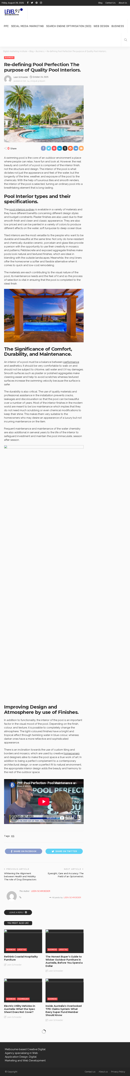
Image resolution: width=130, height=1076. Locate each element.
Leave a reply (16, 912)
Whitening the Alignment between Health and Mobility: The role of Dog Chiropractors (20, 876)
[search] (125, 40)
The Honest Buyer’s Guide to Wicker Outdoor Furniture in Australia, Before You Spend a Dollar (64, 961)
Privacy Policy (118, 1071)
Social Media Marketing (27, 26)
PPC (6, 26)
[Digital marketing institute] (13, 12)
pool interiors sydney (22, 209)
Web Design (101, 26)
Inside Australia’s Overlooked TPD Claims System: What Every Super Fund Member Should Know (64, 1010)
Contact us (110, 2)
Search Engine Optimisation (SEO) (68, 26)
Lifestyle (22, 949)
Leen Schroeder (21, 77)
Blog (100, 2)
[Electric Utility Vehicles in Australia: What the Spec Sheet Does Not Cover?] (23, 990)
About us (123, 2)
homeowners (71, 753)
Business (117, 26)
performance (71, 362)
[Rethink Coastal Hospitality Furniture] (23, 941)
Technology (23, 999)
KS (12, 836)
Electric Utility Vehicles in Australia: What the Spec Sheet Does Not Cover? (19, 1009)
